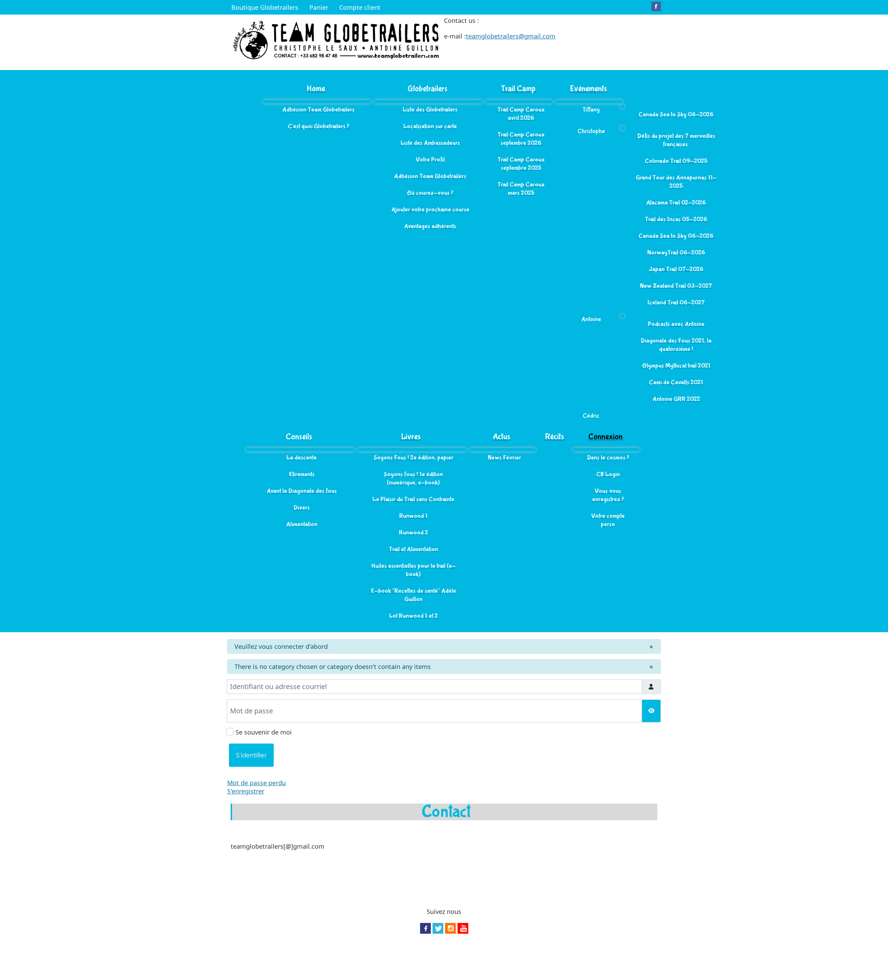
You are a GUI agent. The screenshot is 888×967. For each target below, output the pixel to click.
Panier (318, 7)
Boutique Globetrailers (264, 7)
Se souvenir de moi (264, 732)
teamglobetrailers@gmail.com (510, 36)
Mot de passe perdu (256, 783)
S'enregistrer (245, 791)
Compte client (360, 7)
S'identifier (251, 755)
